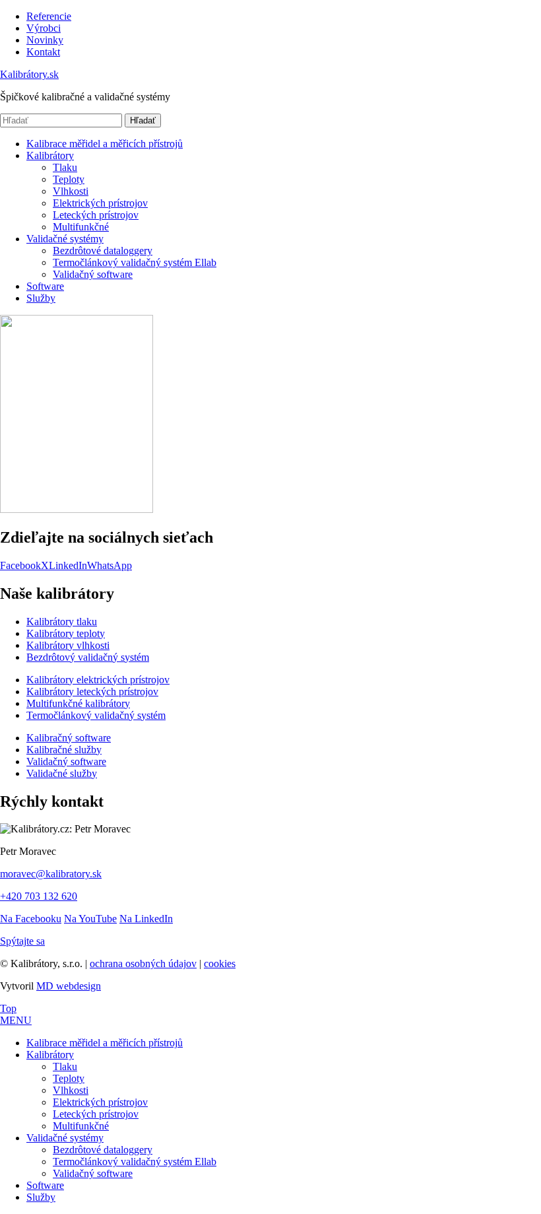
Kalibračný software (68, 737)
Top (8, 1008)
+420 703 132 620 (38, 896)
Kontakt (43, 51)
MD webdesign (68, 986)
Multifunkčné (81, 226)
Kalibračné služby (64, 749)
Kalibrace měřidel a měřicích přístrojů (104, 143)
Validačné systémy (65, 238)
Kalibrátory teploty (65, 633)
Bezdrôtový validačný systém (87, 657)
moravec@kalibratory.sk (51, 873)
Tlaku (65, 167)
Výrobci (43, 28)
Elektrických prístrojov (100, 203)
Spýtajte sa (22, 941)
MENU (16, 1020)
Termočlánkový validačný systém (96, 715)
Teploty (68, 179)
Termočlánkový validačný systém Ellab (134, 262)
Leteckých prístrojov (96, 214)
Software (45, 286)
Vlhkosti (70, 191)
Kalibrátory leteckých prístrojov (92, 691)
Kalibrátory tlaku (61, 621)
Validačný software (93, 274)
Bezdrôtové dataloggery (102, 250)
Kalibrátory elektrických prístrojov (98, 679)
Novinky (44, 40)
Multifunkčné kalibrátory (78, 703)
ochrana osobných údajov (143, 963)
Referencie (48, 16)
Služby (40, 298)
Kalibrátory (50, 155)
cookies (220, 963)
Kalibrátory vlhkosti (68, 645)
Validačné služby (61, 773)
